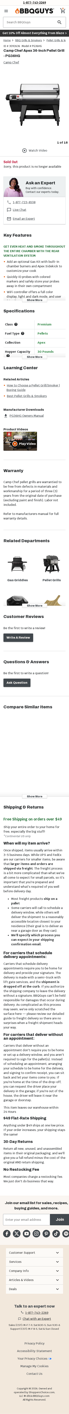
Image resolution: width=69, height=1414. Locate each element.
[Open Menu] (6, 11)
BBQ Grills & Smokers (28, 40)
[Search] (59, 22)
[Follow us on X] (16, 1233)
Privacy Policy (34, 1343)
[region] (34, 108)
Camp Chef (11, 62)
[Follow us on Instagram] (36, 1233)
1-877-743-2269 (34, 2)
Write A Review (18, 637)
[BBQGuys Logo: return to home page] (35, 11)
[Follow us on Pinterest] (46, 1233)
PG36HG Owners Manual (27, 416)
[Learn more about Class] (16, 324)
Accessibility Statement (34, 1351)
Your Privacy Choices (32, 1359)
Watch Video (38, 151)
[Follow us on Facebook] (7, 1233)
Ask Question (17, 682)
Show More (34, 300)
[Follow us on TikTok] (56, 1233)
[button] (34, 1252)
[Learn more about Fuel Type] (22, 333)
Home (7, 40)
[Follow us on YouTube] (26, 1233)
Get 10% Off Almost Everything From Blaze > (34, 33)
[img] (34, 105)
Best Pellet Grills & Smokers (27, 396)
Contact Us (34, 1374)
